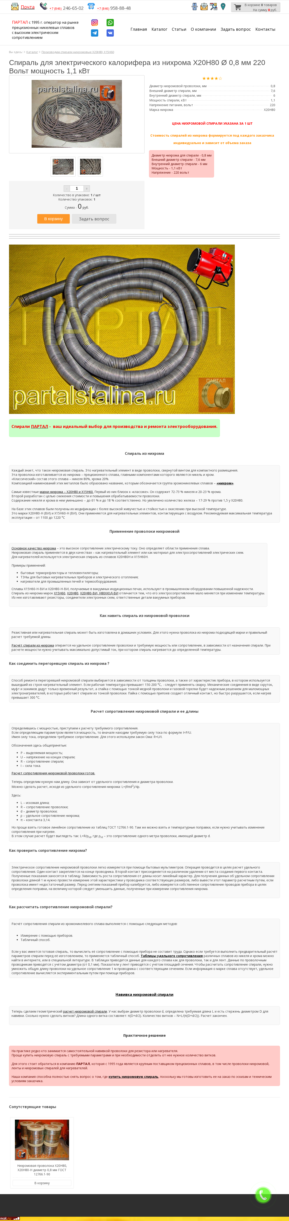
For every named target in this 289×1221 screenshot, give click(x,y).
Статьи (179, 29)
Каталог (159, 29)
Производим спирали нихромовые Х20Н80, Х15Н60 (78, 52)
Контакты (265, 29)
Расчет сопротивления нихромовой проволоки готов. (53, 773)
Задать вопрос (236, 29)
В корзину (42, 1183)
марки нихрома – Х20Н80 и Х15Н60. (66, 492)
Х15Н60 (59, 593)
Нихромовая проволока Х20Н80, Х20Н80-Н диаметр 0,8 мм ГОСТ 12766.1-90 (42, 1169)
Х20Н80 (72, 593)
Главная (139, 29)
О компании (203, 29)
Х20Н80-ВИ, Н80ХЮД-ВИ (99, 593)
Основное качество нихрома (34, 548)
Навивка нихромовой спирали (144, 994)
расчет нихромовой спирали (85, 1011)
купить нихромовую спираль (133, 1076)
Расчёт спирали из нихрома (33, 645)
